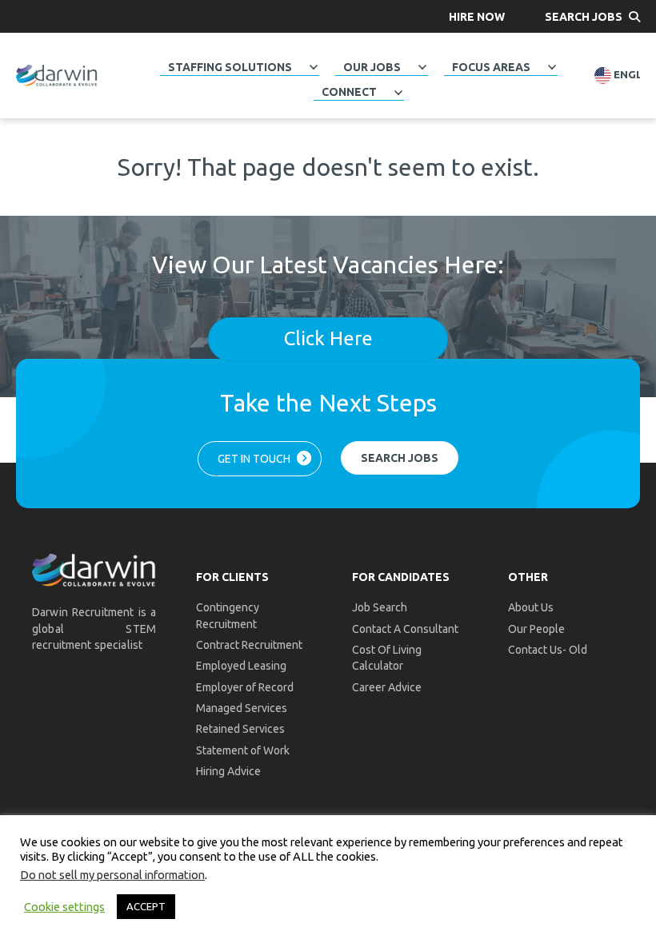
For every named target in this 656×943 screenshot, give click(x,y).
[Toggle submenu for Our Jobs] (422, 67)
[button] (477, 16)
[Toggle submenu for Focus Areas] (552, 67)
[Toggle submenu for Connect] (398, 91)
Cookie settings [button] (64, 906)
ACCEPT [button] (146, 906)
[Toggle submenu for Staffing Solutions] (313, 67)
